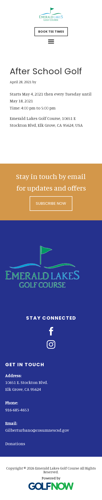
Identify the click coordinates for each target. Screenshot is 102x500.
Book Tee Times (51, 32)
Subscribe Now (51, 203)
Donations (15, 443)
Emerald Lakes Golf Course (51, 14)
